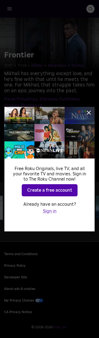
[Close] (88, 112)
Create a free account (49, 190)
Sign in (49, 211)
